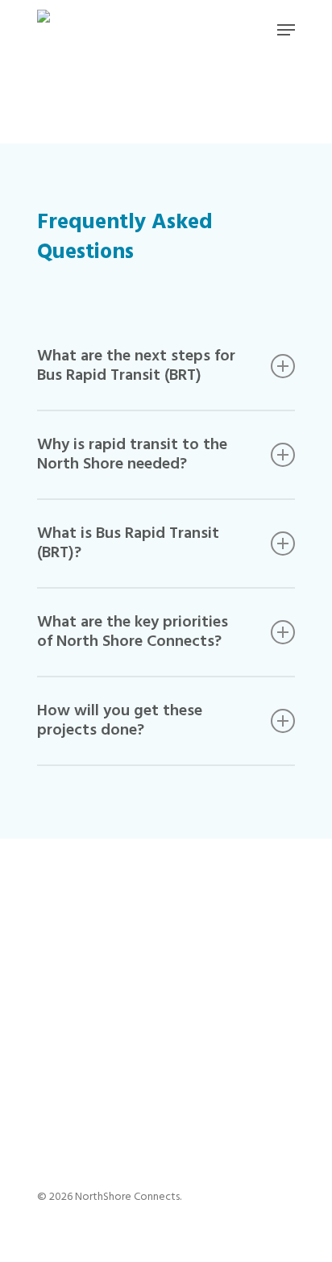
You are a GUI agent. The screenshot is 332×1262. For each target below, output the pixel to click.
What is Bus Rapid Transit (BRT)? (128, 543)
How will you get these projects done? (119, 720)
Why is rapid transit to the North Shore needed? (132, 454)
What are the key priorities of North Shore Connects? (132, 632)
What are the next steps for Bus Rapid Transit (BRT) (136, 366)
